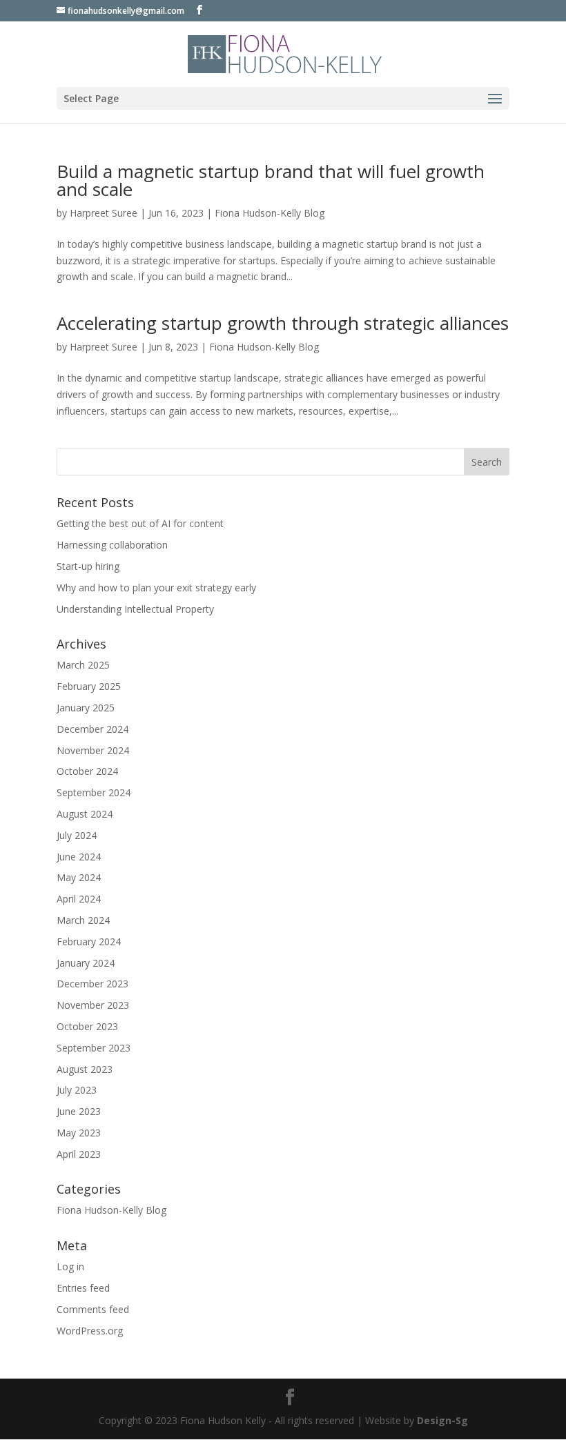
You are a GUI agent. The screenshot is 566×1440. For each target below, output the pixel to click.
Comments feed (93, 1309)
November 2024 (93, 750)
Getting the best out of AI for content (140, 523)
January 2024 (86, 962)
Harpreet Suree (103, 212)
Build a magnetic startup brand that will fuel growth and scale (271, 180)
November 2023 (93, 1005)
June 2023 (79, 1111)
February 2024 (89, 941)
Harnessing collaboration (112, 544)
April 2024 (79, 898)
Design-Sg (442, 1420)
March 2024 (83, 920)
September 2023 (93, 1047)
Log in (70, 1266)
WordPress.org (90, 1330)
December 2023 (92, 983)
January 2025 (86, 707)
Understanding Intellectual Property (135, 608)
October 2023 (87, 1026)
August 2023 (85, 1069)
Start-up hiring (88, 566)
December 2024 (92, 729)
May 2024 (79, 877)
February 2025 (89, 686)
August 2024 (85, 813)
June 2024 (79, 856)
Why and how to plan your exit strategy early (156, 587)
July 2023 (77, 1089)
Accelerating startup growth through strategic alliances (283, 322)
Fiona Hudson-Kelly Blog (269, 212)
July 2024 (77, 835)
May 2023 (79, 1132)
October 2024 (87, 771)
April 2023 (79, 1154)
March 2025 (83, 664)
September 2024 (93, 792)
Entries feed (83, 1287)
